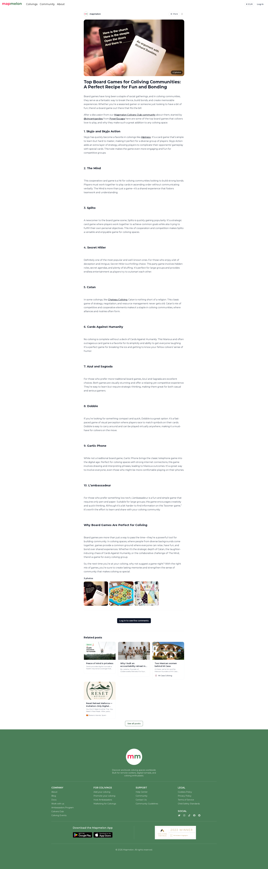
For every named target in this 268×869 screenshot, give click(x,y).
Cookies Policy (185, 792)
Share (175, 14)
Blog (53, 796)
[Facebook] (194, 815)
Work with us (57, 803)
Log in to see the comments (134, 620)
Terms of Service (186, 800)
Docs (53, 800)
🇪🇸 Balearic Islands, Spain (96, 715)
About (61, 4)
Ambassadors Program (62, 807)
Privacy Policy (184, 796)
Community (47, 4)
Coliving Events (58, 815)
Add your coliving (102, 792)
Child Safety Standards (189, 803)
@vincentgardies (93, 118)
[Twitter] (179, 815)
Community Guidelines (147, 803)
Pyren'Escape (117, 118)
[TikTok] (189, 815)
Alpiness (146, 137)
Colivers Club (57, 811)
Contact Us (141, 800)
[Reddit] (199, 815)
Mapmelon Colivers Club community (134, 114)
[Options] (182, 14)
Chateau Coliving (117, 299)
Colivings (32, 4)
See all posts (134, 723)
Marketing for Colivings (105, 803)
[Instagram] (184, 815)
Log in (260, 4)
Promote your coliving (104, 796)
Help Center (142, 792)
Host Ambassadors (103, 800)
